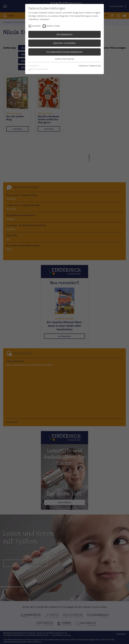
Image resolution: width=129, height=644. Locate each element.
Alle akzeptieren (64, 34)
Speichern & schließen (64, 43)
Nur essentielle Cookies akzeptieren (64, 51)
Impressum (83, 65)
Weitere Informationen (64, 58)
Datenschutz (95, 65)
